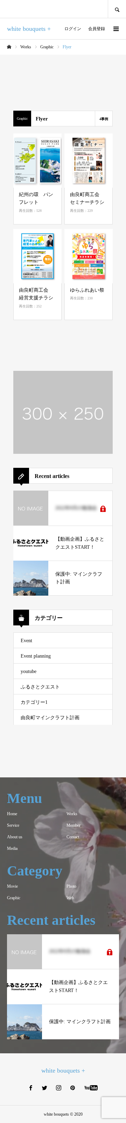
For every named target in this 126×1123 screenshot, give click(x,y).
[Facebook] (30, 1087)
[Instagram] (58, 1087)
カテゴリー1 (34, 702)
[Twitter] (44, 1087)
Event (26, 640)
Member (73, 825)
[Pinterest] (72, 1087)
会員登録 (96, 28)
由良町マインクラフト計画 (50, 717)
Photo (71, 886)
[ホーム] (9, 46)
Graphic (13, 897)
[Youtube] (91, 1087)
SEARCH (117, 9)
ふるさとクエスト (40, 686)
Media (12, 848)
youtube (28, 671)
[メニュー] (115, 28)
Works (71, 813)
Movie (12, 886)
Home (12, 813)
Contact (72, 836)
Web (70, 897)
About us (14, 836)
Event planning (36, 656)
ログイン (72, 28)
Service (13, 825)
